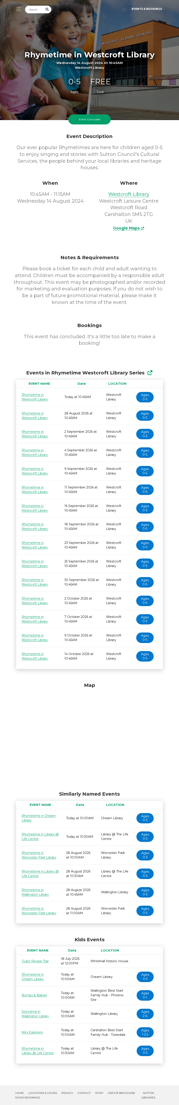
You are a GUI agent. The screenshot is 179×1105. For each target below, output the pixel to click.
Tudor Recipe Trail (35, 961)
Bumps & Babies (34, 995)
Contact (84, 1093)
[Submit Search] (47, 9)
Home (19, 1093)
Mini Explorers (32, 1032)
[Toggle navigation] (18, 9)
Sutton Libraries (148, 1095)
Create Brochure (121, 1093)
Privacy (67, 1093)
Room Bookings (27, 1097)
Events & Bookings (147, 8)
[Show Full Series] (150, 373)
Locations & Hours (42, 1093)
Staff (99, 1093)
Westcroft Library (128, 194)
